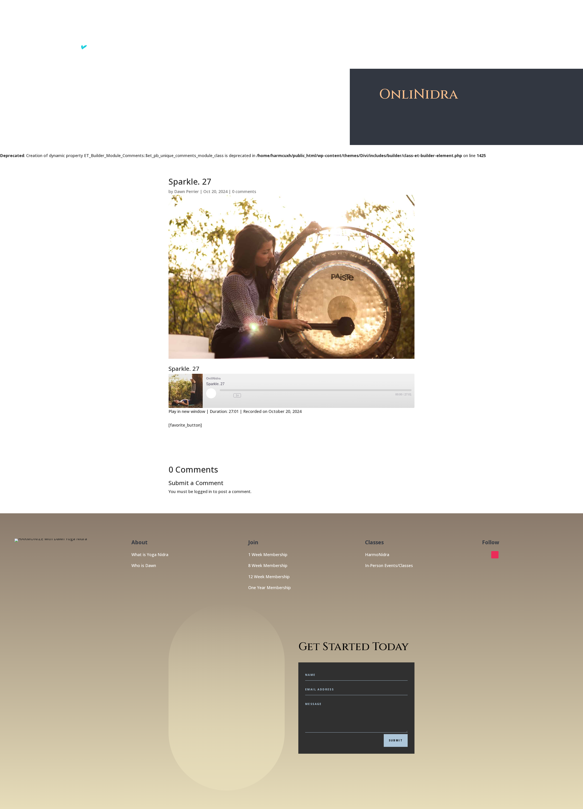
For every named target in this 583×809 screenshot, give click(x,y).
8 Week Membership (267, 565)
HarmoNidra (377, 554)
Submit (396, 740)
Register (490, 28)
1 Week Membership (267, 554)
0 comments (244, 191)
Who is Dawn (143, 565)
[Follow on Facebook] (485, 554)
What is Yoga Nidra (149, 554)
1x (237, 395)
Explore (403, 28)
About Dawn (465, 28)
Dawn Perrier (186, 191)
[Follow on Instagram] (495, 554)
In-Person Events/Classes (389, 565)
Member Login (517, 28)
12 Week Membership (269, 576)
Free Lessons (432, 28)
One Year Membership (269, 587)
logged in (203, 491)
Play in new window (187, 411)
